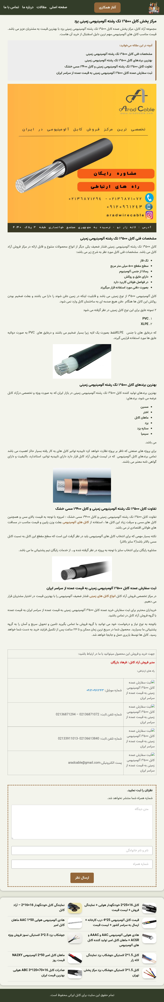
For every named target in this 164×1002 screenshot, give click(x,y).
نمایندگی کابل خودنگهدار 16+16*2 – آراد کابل (39, 908)
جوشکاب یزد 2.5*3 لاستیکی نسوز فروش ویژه (36, 935)
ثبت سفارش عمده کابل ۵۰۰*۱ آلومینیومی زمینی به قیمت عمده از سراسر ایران (104, 73)
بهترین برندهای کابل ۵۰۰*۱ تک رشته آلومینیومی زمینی (118, 60)
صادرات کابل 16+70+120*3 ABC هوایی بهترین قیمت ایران (39, 973)
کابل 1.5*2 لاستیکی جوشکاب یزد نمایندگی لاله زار (112, 958)
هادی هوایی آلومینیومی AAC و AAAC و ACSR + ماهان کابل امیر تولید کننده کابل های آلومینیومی (113, 940)
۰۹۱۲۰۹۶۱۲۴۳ (95, 690)
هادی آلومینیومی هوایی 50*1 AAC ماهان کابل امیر (38, 923)
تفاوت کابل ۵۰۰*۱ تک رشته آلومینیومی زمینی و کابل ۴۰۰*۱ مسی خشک (108, 66)
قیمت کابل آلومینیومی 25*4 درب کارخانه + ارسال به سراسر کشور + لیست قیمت (112, 923)
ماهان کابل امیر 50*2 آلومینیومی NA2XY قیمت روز (38, 958)
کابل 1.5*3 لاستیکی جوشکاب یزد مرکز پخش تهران (111, 973)
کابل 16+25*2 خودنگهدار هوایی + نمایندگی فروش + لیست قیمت (111, 908)
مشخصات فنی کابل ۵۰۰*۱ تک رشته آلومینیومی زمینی (119, 54)
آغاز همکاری (107, 7)
